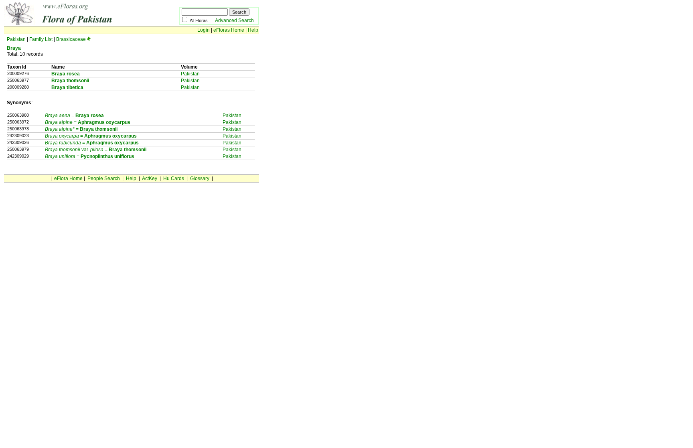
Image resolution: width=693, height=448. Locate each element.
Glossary (199, 178)
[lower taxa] (89, 39)
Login (203, 30)
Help (253, 30)
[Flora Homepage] (79, 23)
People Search (103, 178)
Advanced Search (234, 20)
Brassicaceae (71, 39)
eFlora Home (68, 178)
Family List (41, 39)
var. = (77, 149)
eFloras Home (228, 30)
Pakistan (16, 39)
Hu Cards (173, 178)
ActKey (149, 178)
